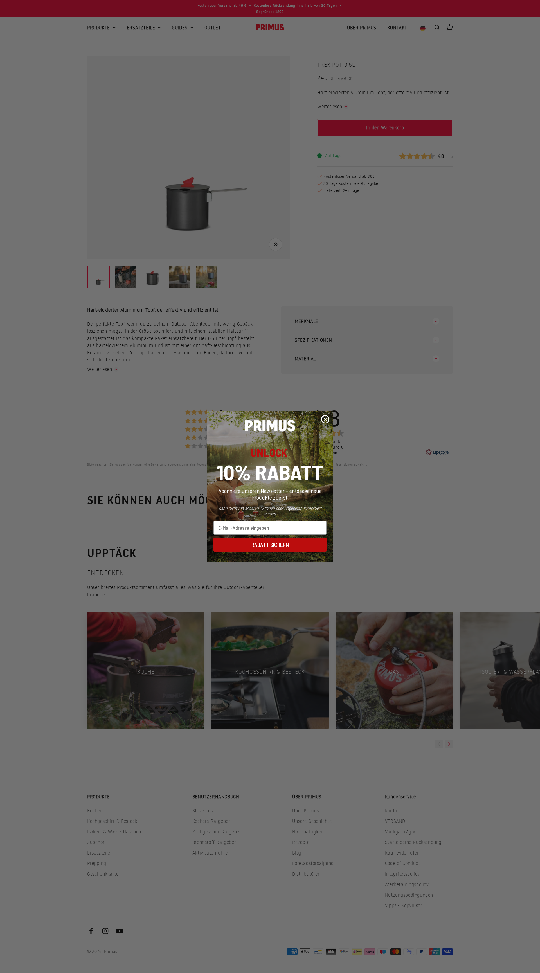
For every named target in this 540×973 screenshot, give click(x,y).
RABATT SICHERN (270, 544)
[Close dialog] (325, 419)
